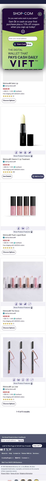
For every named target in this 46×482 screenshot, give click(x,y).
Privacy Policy (5, 473)
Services (36, 453)
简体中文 (17, 458)
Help (10, 453)
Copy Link (37, 445)
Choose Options (8, 101)
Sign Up (20, 440)
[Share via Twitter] (7, 449)
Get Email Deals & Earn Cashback (13, 437)
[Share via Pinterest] (10, 449)
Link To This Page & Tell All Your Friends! (16, 445)
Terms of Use (15, 473)
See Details (6, 177)
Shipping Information (26, 473)
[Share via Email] (1, 450)
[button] (7, 458)
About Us (4, 453)
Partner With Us (26, 453)
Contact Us (16, 453)
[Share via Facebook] (4, 449)
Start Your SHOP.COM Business (12, 462)
